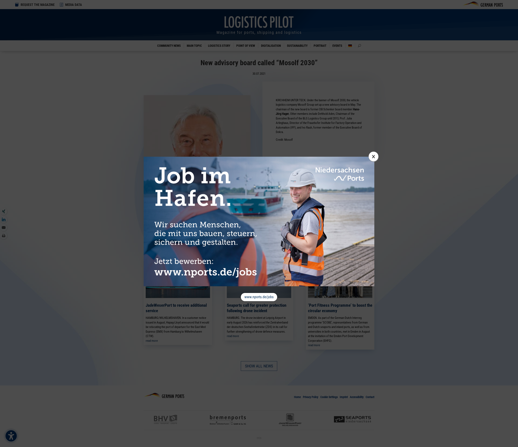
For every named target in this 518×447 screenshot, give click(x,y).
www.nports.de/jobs (259, 297)
